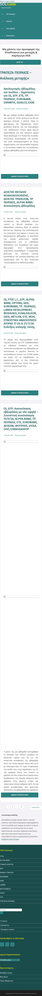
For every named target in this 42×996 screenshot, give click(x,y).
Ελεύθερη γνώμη (6, 973)
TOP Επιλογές (10, 14)
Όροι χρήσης (10, 28)
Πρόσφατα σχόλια (7, 929)
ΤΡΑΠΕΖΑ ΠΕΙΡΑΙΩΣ (7, 901)
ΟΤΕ (1, 897)
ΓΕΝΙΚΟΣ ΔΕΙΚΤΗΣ (6, 864)
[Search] (1, 912)
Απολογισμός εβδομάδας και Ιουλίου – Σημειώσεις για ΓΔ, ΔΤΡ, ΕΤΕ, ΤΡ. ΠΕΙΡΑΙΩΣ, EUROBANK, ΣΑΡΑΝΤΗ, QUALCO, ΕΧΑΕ (19, 95)
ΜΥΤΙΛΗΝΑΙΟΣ (5, 889)
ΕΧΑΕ (2, 881)
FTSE (2, 856)
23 (21, 807)
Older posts (35, 807)
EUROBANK (4, 877)
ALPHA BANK (5, 860)
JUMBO (3, 885)
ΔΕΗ (1, 868)
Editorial (9, 21)
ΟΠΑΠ (2, 893)
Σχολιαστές (5, 925)
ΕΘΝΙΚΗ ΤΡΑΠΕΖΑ (6, 873)
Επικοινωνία (10, 36)
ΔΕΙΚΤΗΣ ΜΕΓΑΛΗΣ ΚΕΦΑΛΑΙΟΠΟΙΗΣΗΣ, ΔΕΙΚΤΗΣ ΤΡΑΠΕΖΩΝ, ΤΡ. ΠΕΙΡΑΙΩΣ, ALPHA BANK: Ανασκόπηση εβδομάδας (19, 198)
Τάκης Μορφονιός (6, 981)
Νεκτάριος (4, 977)
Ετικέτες (4, 921)
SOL (8, 4)
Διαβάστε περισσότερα (19, 176)
